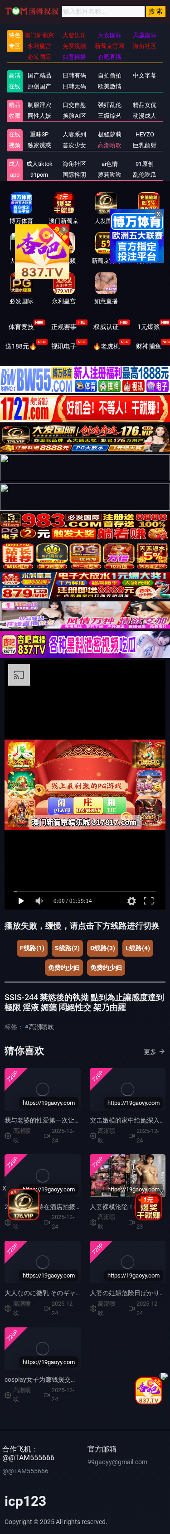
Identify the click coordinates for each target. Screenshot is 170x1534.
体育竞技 (21, 326)
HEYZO (145, 134)
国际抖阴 (74, 174)
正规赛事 (64, 326)
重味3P (39, 134)
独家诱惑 (39, 145)
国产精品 (39, 75)
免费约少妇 (64, 967)
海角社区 (74, 163)
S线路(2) (67, 948)
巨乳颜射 (144, 145)
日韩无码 (74, 86)
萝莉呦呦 (109, 174)
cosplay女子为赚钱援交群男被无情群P (59, 1379)
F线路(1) (32, 948)
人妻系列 (74, 134)
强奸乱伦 (109, 105)
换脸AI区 (74, 115)
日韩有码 (74, 75)
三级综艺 (109, 115)
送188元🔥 (21, 346)
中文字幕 (144, 75)
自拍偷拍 (109, 75)
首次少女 (74, 145)
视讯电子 (64, 346)
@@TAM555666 (25, 1471)
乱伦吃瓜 (144, 174)
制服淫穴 (39, 105)
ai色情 (110, 163)
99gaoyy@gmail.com (117, 1462)
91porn (39, 174)
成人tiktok (39, 163)
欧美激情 (109, 86)
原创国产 (39, 86)
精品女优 (144, 105)
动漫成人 (144, 115)
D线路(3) (102, 948)
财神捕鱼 (148, 346)
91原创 (145, 163)
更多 (150, 1051)
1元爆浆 (148, 326)
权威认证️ (106, 326)
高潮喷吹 (109, 145)
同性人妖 (39, 115)
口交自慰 (74, 105)
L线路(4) (138, 948)
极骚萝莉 (109, 134)
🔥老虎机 (106, 346)
